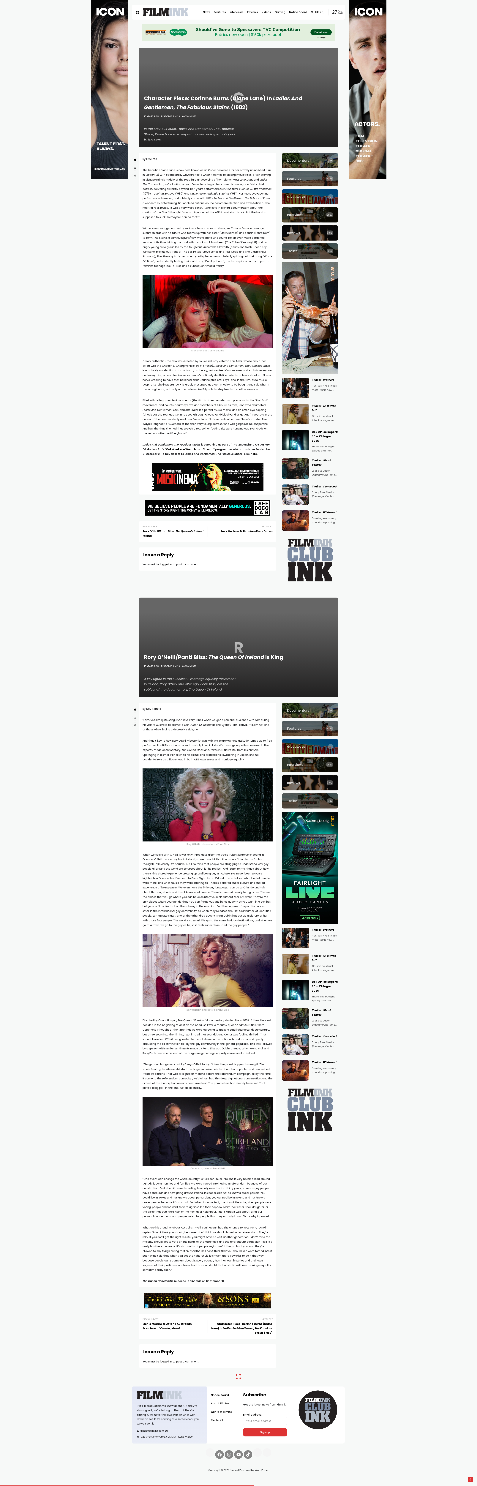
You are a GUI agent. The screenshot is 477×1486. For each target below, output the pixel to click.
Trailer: (323, 380)
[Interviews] (310, 214)
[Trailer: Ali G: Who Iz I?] (295, 414)
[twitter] (135, 167)
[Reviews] (310, 233)
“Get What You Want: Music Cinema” (190, 449)
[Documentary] (310, 160)
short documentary (236, 208)
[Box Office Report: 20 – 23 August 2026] (295, 440)
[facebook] (135, 160)
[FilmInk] (165, 12)
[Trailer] (310, 251)
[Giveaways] (310, 196)
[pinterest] (135, 176)
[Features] (310, 178)
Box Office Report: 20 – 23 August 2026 (325, 436)
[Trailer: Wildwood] (295, 520)
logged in (166, 564)
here (254, 454)
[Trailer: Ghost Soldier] (295, 468)
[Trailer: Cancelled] (295, 494)
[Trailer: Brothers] (295, 388)
